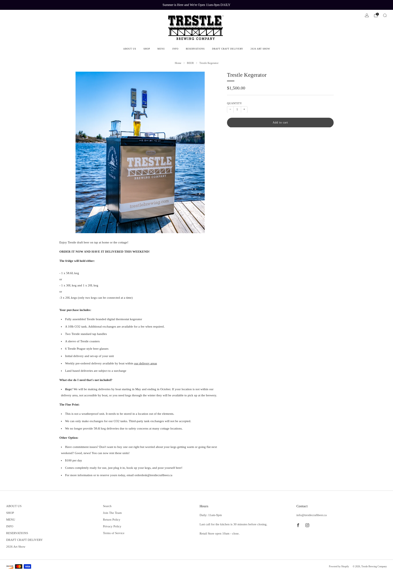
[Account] (367, 15)
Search (107, 506)
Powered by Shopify (339, 566)
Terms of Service (113, 533)
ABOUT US (129, 48)
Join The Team (112, 512)
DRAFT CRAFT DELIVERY (227, 48)
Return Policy (111, 519)
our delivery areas (145, 363)
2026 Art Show (260, 48)
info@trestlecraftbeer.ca (311, 515)
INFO (175, 48)
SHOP (146, 48)
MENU (161, 48)
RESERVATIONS (195, 48)
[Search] (385, 15)
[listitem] (196, 5)
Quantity (234, 103)
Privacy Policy (112, 526)
